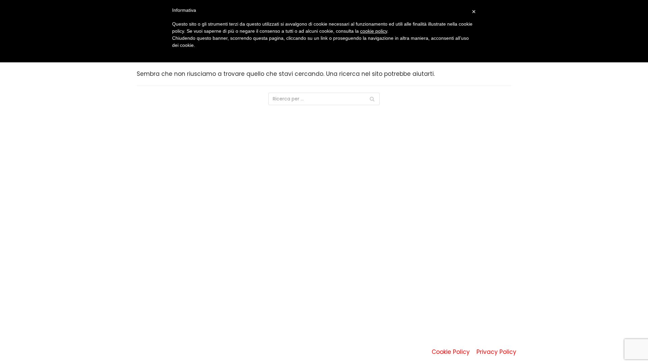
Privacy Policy (496, 352)
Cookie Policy (451, 352)
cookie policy (373, 31)
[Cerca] (372, 99)
